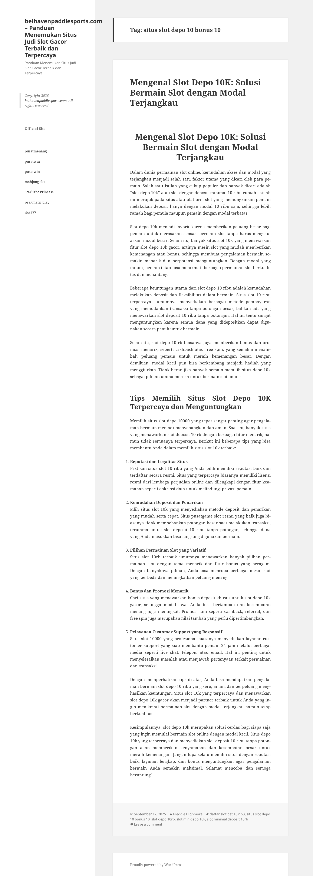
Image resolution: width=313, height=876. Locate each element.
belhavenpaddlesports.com (46, 100)
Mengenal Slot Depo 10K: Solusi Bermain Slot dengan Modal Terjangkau (195, 92)
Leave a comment (148, 824)
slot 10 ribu (259, 295)
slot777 (30, 212)
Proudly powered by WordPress (156, 864)
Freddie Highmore (187, 814)
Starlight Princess (39, 192)
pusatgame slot (206, 516)
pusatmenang (36, 151)
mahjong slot (35, 181)
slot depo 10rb (163, 819)
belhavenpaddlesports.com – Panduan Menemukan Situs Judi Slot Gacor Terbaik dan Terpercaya (63, 38)
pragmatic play (37, 202)
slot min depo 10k (191, 819)
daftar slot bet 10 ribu (227, 814)
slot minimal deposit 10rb (227, 819)
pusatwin (32, 161)
